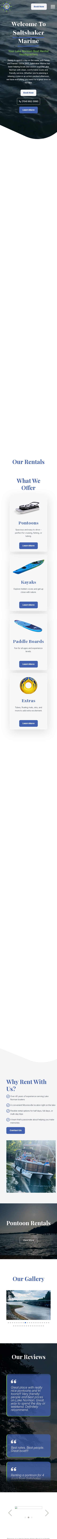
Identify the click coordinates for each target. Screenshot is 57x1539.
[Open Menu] (53, 7)
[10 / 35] (28, 1305)
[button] (8, 1322)
